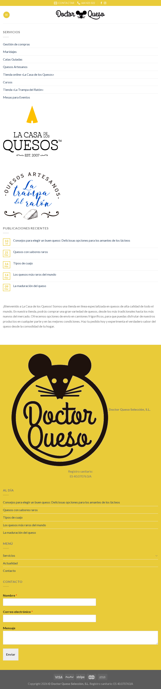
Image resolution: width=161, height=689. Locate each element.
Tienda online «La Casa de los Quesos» (28, 74)
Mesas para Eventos (16, 97)
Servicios (9, 555)
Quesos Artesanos (15, 67)
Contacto (9, 570)
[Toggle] (156, 555)
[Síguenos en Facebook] (101, 3)
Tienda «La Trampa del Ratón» (23, 89)
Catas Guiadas (12, 59)
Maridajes (10, 51)
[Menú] (6, 15)
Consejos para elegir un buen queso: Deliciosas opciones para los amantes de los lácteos (71, 240)
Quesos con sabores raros (30, 252)
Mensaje (9, 628)
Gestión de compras (16, 44)
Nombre (10, 595)
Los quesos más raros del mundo (34, 274)
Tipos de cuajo (23, 263)
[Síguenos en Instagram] (105, 3)
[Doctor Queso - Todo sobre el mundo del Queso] (80, 14)
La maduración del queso (29, 286)
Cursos (7, 82)
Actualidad (10, 563)
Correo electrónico (18, 612)
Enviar (10, 654)
